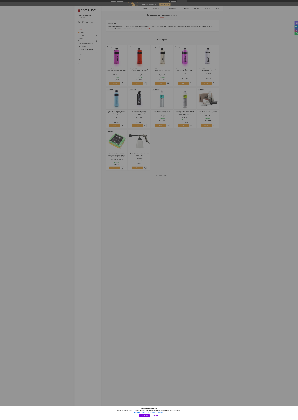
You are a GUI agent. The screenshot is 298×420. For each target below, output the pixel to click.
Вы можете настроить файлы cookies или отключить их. (148, 412)
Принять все (144, 415)
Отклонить (155, 415)
